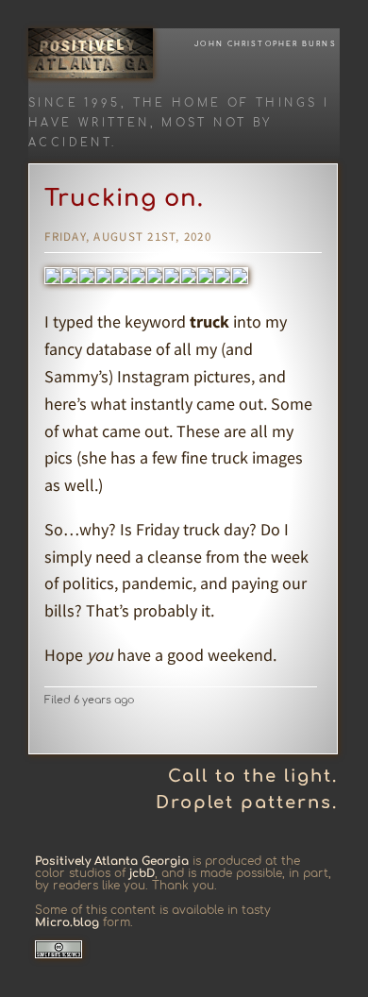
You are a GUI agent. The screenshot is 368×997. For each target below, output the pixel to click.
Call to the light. (253, 776)
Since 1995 (74, 103)
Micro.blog (67, 922)
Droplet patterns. (247, 802)
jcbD (142, 873)
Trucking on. (124, 198)
